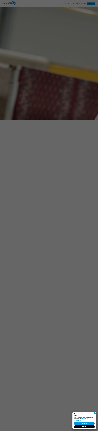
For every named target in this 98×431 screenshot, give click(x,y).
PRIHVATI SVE (84, 423)
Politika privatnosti (85, 418)
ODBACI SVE (84, 426)
